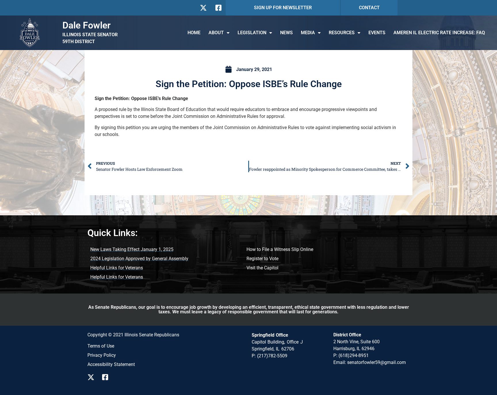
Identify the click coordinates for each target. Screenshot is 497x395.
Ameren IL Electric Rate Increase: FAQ (439, 32)
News (286, 32)
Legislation (252, 32)
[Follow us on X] (203, 7)
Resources (342, 32)
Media (308, 32)
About (216, 32)
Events (376, 32)
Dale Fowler (86, 25)
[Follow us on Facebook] (218, 7)
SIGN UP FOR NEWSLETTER (283, 7)
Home (194, 32)
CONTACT (369, 7)
